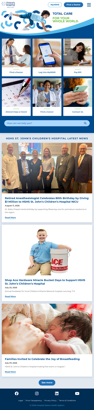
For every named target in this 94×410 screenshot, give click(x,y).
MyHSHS (55, 5)
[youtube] (77, 394)
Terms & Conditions (67, 400)
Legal (20, 400)
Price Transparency (34, 400)
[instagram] (37, 394)
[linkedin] (57, 394)
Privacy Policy (50, 400)
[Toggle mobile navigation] (89, 5)
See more (47, 382)
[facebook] (17, 394)
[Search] (85, 123)
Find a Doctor (73, 5)
